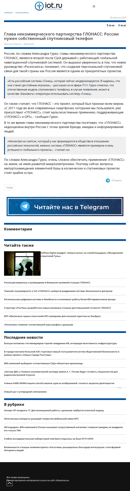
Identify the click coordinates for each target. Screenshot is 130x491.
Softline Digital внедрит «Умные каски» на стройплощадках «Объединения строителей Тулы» (82, 254)
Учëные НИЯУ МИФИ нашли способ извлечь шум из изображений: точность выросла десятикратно (59, 383)
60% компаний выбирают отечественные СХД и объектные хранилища (43, 363)
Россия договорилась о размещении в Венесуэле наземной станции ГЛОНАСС (47, 282)
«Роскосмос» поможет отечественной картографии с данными (38, 324)
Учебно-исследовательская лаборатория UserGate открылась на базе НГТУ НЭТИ (48, 438)
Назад (9, 187)
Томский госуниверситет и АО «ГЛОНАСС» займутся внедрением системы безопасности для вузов (58, 291)
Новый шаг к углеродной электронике (25, 391)
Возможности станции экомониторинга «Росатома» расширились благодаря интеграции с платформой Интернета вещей (62, 449)
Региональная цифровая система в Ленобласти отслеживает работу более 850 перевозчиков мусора (60, 299)
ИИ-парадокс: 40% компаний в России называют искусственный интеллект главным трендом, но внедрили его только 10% (63, 429)
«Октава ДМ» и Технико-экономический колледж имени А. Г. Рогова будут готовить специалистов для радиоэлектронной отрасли (61, 373)
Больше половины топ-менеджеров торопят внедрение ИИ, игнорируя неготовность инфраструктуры (60, 343)
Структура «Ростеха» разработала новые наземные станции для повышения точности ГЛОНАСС (57, 307)
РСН (85, 85)
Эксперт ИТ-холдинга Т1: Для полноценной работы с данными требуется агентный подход (54, 410)
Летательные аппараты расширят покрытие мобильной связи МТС (41, 418)
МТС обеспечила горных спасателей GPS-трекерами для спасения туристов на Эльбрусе (52, 316)
